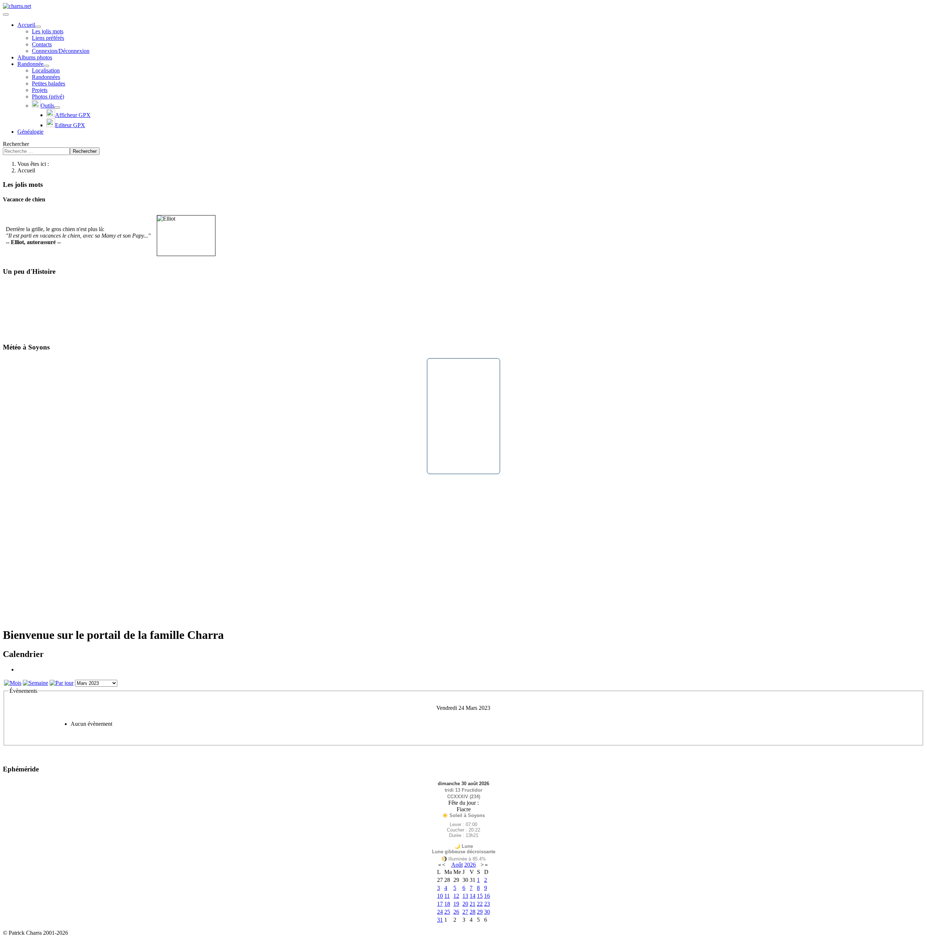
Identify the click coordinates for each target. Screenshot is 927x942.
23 (487, 904)
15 (480, 896)
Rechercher (16, 144)
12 (456, 896)
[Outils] (57, 107)
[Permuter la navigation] (6, 14)
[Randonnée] (46, 66)
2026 (470, 865)
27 (465, 912)
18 (447, 904)
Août (457, 865)
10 (440, 896)
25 (447, 912)
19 (456, 904)
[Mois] (12, 683)
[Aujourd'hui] (62, 683)
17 (440, 904)
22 (480, 904)
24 (440, 912)
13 (465, 896)
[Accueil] (38, 27)
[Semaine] (35, 683)
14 (472, 896)
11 (447, 896)
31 (440, 920)
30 (487, 912)
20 (465, 904)
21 (472, 904)
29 (480, 912)
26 (456, 912)
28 (472, 912)
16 (487, 896)
